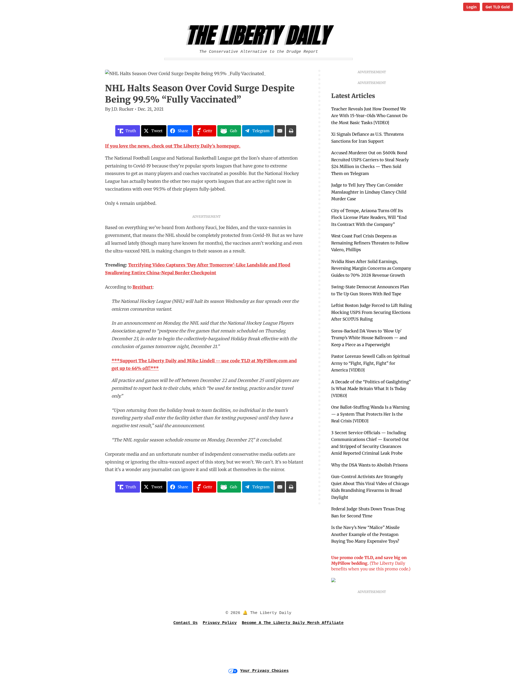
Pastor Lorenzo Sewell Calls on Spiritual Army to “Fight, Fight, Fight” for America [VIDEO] (370, 363)
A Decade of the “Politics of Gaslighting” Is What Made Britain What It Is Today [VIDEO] (371, 388)
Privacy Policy (220, 623)
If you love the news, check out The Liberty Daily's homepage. (172, 146)
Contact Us (185, 623)
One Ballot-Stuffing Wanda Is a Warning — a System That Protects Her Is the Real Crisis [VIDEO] (370, 414)
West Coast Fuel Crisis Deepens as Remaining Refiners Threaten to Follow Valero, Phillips (370, 242)
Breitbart (142, 287)
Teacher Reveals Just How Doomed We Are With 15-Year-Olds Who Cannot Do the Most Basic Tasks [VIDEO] (369, 115)
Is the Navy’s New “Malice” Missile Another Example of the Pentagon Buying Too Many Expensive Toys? (365, 534)
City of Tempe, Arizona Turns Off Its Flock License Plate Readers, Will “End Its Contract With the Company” (369, 217)
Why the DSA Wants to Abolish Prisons (369, 465)
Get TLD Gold (497, 6)
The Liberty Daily (260, 35)
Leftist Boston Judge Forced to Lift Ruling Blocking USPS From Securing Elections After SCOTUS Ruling (371, 312)
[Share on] (280, 130)
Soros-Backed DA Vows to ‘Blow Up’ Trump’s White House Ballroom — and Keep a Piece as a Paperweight (369, 337)
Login (471, 6)
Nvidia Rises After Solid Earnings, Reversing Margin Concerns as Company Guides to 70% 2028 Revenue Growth (371, 268)
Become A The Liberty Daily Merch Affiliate (293, 623)
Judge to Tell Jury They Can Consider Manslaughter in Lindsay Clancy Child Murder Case (368, 191)
